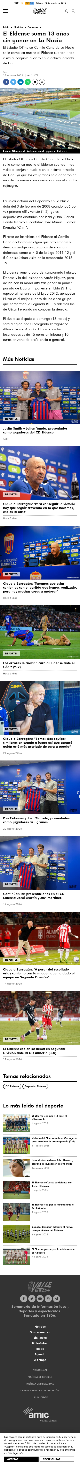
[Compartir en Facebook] (6, 82)
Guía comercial (40, 1332)
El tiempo (40, 1359)
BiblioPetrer (40, 1343)
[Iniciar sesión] (66, 11)
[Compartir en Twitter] (13, 82)
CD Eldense (12, 1086)
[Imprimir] (42, 82)
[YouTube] (40, 1299)
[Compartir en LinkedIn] (20, 82)
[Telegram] (56, 1299)
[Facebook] (23, 1299)
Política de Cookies (40, 1376)
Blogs (40, 1348)
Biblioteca (40, 1337)
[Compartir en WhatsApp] (28, 82)
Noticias (40, 1326)
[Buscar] (73, 11)
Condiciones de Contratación (40, 1390)
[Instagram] (48, 1299)
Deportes (11, 418)
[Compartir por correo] (35, 82)
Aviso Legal (40, 1369)
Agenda (40, 1354)
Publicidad (41, 1397)
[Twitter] (31, 1299)
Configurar (52, 1459)
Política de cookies (34, 1443)
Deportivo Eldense (35, 1086)
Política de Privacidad (40, 1383)
